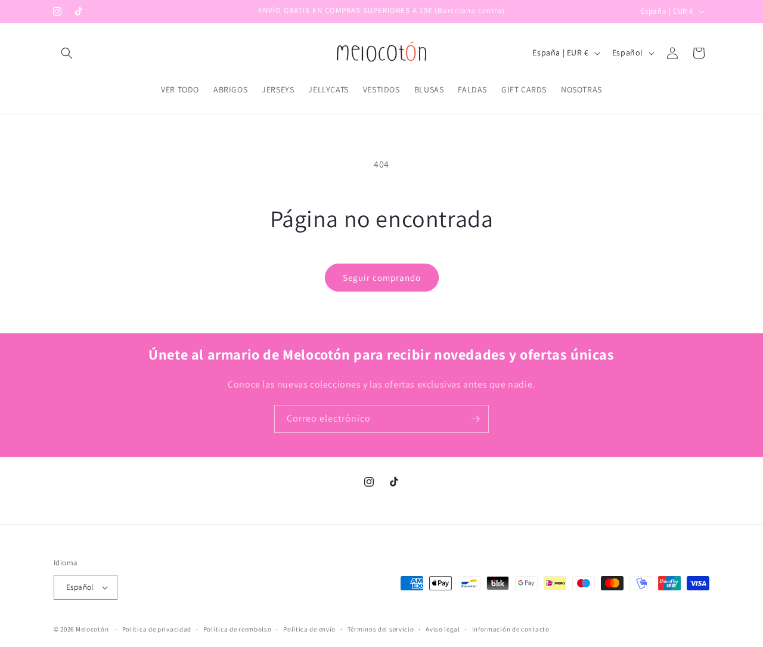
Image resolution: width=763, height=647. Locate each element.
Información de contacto (511, 629)
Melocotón (92, 629)
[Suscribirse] (475, 419)
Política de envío (309, 629)
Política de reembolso (237, 629)
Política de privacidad (156, 629)
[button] (67, 53)
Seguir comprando (382, 277)
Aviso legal (443, 629)
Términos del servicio (381, 629)
